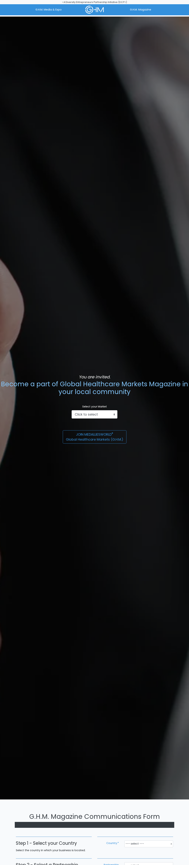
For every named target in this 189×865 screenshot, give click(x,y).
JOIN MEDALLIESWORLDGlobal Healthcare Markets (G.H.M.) (94, 437)
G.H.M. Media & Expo (48, 9)
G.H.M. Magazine (140, 9)
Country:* (112, 843)
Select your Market (94, 406)
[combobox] (148, 844)
